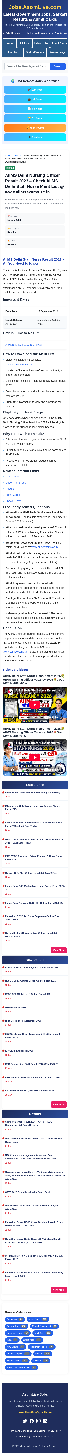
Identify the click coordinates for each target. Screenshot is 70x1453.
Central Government (44, 1326)
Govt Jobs (42, 1333)
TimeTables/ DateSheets (21, 1367)
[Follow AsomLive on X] (25, 1420)
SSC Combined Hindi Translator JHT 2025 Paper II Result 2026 (32, 1036)
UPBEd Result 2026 (15, 1007)
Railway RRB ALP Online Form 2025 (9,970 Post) (31, 873)
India (11, 1340)
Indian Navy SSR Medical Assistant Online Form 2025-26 (35, 888)
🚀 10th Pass (35, 89)
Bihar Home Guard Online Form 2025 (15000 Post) (32, 792)
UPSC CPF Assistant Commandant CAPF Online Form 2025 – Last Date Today (34, 841)
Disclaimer (37, 1436)
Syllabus (40, 1360)
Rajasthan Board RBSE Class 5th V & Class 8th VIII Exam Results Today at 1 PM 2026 (33, 1241)
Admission (14, 1319)
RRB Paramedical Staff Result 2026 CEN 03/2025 (31, 1064)
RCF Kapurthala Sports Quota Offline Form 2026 (31, 967)
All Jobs (25, 43)
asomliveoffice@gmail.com (35, 1412)
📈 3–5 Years (35, 108)
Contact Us (39, 1431)
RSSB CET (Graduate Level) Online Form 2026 (30, 980)
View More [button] (58, 950)
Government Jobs (16, 482)
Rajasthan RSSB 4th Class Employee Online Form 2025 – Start (32, 918)
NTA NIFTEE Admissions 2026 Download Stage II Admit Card (32, 1207)
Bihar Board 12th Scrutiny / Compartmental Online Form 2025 (33, 808)
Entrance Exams (17, 1333)
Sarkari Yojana (35, 52)
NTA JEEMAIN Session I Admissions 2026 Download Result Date (34, 1140)
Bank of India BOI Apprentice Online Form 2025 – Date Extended (32, 935)
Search (58, 66)
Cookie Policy (23, 1436)
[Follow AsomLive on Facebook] (32, 1420)
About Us (49, 1436)
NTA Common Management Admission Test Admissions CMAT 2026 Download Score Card (30, 1157)
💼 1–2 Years (35, 99)
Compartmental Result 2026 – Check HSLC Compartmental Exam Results (28, 1123)
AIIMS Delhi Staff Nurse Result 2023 (24, 345)
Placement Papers (41, 1347)
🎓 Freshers (35, 137)
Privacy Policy (54, 1431)
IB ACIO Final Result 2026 (19, 1050)
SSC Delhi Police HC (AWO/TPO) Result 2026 (29, 1090)
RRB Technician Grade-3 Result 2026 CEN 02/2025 (32, 1077)
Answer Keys (57, 52)
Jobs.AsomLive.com (35, 7)
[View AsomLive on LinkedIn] (45, 1420)
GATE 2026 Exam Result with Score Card (27, 1192)
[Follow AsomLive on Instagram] (38, 1420)
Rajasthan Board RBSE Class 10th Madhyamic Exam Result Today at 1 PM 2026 (34, 1224)
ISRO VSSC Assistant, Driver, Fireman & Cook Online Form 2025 (34, 858)
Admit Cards (59, 43)
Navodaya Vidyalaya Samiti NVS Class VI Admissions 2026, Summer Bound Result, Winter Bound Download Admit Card (35, 1175)
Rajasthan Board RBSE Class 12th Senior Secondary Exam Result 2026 (34, 1274)
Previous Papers (17, 1353)
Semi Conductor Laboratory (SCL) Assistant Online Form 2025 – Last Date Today (33, 824)
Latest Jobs (41, 43)
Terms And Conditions (20, 1431)
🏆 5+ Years (35, 118)
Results (12, 52)
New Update (15, 1347)
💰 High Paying (35, 127)
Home (9, 43)
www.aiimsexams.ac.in (19, 364)
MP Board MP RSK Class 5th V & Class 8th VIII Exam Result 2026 (34, 1257)
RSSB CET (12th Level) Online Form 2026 (27, 994)
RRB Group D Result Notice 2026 (23, 1020)
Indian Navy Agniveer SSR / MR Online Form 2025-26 (34, 903)
